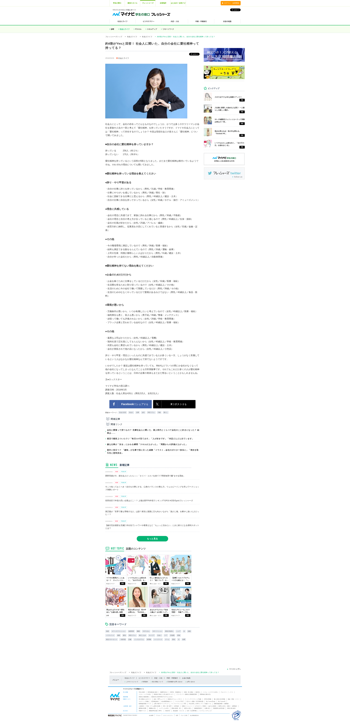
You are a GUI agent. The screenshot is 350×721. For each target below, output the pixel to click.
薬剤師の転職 (142, 708)
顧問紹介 (234, 706)
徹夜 (118, 635)
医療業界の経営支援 (218, 708)
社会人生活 (122, 412)
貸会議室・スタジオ (178, 710)
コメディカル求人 (164, 708)
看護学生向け (164, 692)
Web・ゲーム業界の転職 (153, 706)
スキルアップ (152, 29)
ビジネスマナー (144, 678)
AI (184, 631)
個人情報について (157, 681)
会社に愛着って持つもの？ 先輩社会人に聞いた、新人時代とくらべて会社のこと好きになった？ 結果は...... (153, 431)
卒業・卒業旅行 (172, 678)
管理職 (149, 639)
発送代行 (167, 710)
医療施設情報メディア (145, 703)
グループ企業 (184, 715)
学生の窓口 (117, 3)
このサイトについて (132, 681)
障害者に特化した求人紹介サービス (163, 694)
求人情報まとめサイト (145, 699)
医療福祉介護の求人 (205, 694)
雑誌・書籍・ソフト (233, 699)
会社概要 (151, 715)
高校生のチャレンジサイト (175, 699)
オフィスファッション (119, 631)
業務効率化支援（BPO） (156, 710)
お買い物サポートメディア (161, 703)
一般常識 (123, 639)
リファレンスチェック (205, 710)
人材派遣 (141, 706)
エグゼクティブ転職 (200, 706)
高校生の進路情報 (144, 696)
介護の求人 (207, 708)
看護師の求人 (152, 708)
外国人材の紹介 (231, 708)
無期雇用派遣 (198, 708)
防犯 (173, 639)
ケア (165, 635)
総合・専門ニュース (159, 699)
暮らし (166, 412)
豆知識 (172, 635)
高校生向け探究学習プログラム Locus (161, 696)
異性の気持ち (169, 631)
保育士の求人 (188, 708)
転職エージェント (187, 706)
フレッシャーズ (148, 3)
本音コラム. (151, 412)
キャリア (151, 635)
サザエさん (146, 631)
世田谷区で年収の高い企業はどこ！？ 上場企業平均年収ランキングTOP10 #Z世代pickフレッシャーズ (149, 500)
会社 (143, 412)
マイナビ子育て (179, 701)
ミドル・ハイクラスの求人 (210, 692)
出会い (159, 635)
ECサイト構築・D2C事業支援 (195, 701)
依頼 (107, 631)
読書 (130, 639)
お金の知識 (186, 678)
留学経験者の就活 (153, 692)
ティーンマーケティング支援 (193, 699)
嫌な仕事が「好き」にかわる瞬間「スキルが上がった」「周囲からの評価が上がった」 (147, 444)
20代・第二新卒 (167, 706)
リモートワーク (168, 29)
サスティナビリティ (168, 715)
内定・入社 (158, 678)
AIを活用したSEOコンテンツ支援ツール (200, 703)
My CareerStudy (210, 701)
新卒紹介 (176, 706)
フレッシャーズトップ (113, 37)
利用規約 (145, 681)
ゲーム (167, 639)
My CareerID (221, 701)
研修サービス (142, 710)
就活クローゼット (111, 639)
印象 (159, 412)
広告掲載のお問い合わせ (174, 681)
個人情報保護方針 (194, 715)
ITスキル (138, 29)
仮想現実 (131, 631)
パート (231, 692)
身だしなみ (142, 635)
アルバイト (224, 692)
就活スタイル (132, 3)
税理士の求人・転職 (224, 706)
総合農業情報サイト (167, 701)
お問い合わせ (191, 681)
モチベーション (157, 631)
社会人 (131, 412)
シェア (178, 631)
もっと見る (152, 538)
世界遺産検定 (155, 701)
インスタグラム (139, 639)
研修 (178, 635)
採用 (177, 715)
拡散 (189, 631)
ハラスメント (110, 635)
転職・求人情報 (188, 692)
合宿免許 (163, 3)
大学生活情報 (207, 699)
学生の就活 (142, 692)
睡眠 (138, 631)
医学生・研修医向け (175, 692)
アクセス (158, 715)
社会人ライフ (125, 29)
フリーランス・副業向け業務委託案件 (186, 694)
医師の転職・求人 (176, 708)
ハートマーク (158, 639)
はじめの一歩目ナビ (178, 3)
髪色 (124, 635)
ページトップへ (235, 669)
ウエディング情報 (144, 701)
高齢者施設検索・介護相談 (221, 703)
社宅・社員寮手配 (192, 710)
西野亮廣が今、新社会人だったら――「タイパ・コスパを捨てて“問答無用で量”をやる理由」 (145, 476)
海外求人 (198, 692)
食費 (183, 639)
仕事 (137, 412)
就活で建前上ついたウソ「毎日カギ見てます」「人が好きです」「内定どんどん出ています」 (150, 438)
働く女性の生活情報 (219, 699)
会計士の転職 (212, 706)
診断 (112, 29)
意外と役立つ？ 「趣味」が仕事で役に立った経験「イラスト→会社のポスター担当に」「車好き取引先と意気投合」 (153, 451)
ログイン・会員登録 (231, 3)
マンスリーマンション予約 (178, 703)
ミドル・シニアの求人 (145, 694)
